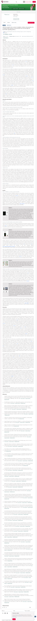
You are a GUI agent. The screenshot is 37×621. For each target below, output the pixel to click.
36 (19, 355)
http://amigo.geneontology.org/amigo (9, 246)
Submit (34, 1)
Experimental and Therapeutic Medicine (10, 4)
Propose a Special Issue (5, 7)
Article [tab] (4, 22)
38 (11, 376)
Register (30, 1)
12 (31, 244)
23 (3, 323)
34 (3, 345)
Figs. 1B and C (22, 203)
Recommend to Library (16, 19)
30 (25, 333)
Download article (30, 22)
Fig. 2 (6, 225)
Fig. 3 (20, 256)
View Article (23, 398)
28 (25, 326)
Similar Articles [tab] (14, 22)
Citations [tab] (8, 22)
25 (4, 323)
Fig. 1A (17, 195)
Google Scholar (27, 398)
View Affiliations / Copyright (7, 34)
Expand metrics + (6, 37)
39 (12, 376)
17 (11, 85)
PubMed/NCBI (6, 399)
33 (17, 343)
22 (17, 319)
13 (31, 77)
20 (14, 133)
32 (31, 341)
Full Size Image (15, 16)
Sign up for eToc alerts (16, 18)
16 (32, 80)
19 (6, 93)
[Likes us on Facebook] (7, 613)
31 (26, 333)
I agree (14, 619)
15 (32, 77)
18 (12, 85)
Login (27, 1)
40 (28, 379)
